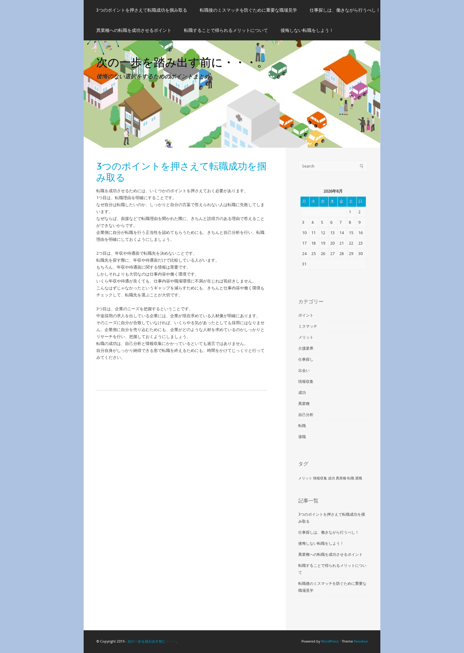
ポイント (305, 315)
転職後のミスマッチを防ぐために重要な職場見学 (248, 10)
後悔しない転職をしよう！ (307, 30)
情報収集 (305, 381)
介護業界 (305, 348)
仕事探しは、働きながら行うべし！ (345, 10)
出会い (304, 370)
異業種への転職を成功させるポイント (133, 30)
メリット (305, 337)
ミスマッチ (307, 326)
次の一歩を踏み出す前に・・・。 (182, 61)
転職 (302, 426)
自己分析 (305, 415)
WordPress (330, 641)
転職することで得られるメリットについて (226, 30)
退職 (302, 437)
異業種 (304, 403)
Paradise (361, 641)
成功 (302, 392)
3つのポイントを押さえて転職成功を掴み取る (141, 10)
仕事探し (305, 359)
